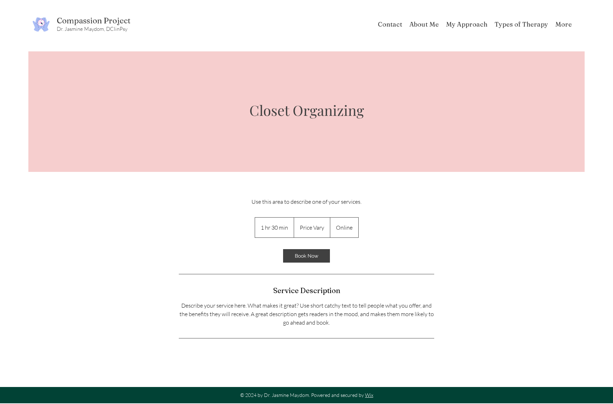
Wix (369, 395)
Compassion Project (94, 21)
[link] (306, 256)
